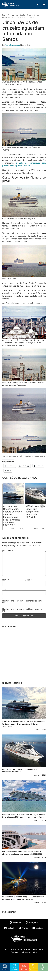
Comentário (8, 550)
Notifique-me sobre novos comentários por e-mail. (22, 602)
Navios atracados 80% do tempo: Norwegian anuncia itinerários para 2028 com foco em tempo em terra (23, 815)
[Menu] (44, 4)
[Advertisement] (24, 654)
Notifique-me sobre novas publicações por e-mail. (22, 610)
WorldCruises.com (12, 45)
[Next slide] (42, 506)
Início (4, 15)
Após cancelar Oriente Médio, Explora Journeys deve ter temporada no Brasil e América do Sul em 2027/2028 (12, 515)
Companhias (13, 15)
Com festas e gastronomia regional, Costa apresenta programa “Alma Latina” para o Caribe (23, 898)
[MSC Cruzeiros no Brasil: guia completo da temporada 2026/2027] (24, 750)
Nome (5, 580)
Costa (22, 15)
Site (4, 589)
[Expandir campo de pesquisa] (38, 4)
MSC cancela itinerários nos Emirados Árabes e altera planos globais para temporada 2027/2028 (22, 852)
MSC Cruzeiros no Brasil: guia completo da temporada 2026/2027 (35, 511)
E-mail (28, 580)
